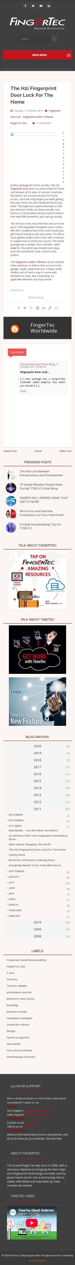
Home (38, 451)
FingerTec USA (18, 123)
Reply (23, 390)
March (13, 904)
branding (12, 1005)
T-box (10, 973)
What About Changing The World (30, 844)
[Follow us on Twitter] (33, 6)
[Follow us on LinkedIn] (49, 6)
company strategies (19, 1018)
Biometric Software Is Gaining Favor (32, 860)
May (11, 893)
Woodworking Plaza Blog (37, 364)
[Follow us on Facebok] (25, 6)
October (15, 826)
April (12, 899)
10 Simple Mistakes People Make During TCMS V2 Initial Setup (41, 486)
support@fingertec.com (38, 1111)
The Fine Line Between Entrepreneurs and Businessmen (41, 473)
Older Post (65, 451)
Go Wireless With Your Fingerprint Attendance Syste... (38, 837)
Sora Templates (37, 1260)
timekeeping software (21, 1056)
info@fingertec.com (36, 1115)
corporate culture (18, 1024)
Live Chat (28, 1126)
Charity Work (17, 854)
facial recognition (18, 1037)
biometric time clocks (20, 998)
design (11, 1031)
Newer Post (10, 451)
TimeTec (12, 979)
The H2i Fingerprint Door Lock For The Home (37, 849)
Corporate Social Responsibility (26, 960)
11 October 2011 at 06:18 (39, 365)
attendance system (19, 992)
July (12, 882)
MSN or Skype (33, 1123)
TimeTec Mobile (17, 985)
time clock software (19, 1050)
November (16, 820)
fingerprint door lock (21, 188)
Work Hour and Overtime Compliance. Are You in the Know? (42, 513)
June (12, 888)
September (16, 871)
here (9, 1142)
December (16, 814)
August (14, 876)
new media (13, 1044)
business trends (17, 1011)
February (15, 910)
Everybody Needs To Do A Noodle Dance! (35, 865)
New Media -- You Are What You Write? (33, 830)
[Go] (54, 39)
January (15, 916)
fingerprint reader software (38, 116)
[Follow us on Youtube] (41, 6)
